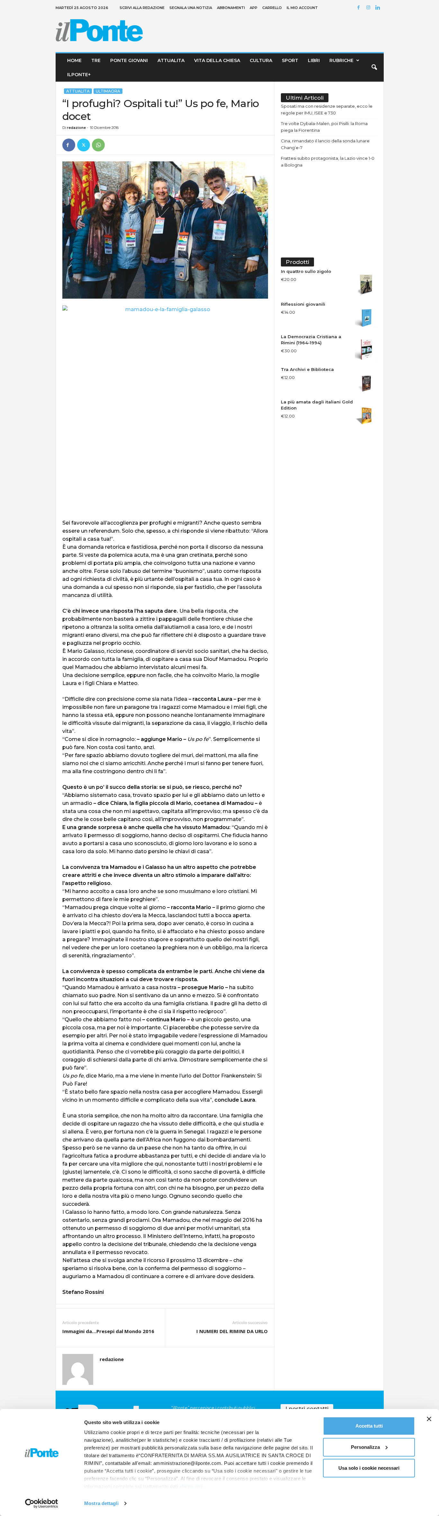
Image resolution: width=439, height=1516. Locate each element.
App (253, 7)
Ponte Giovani (129, 60)
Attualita (170, 60)
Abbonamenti (231, 7)
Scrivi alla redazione (142, 7)
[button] (374, 67)
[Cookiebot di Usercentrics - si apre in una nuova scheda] (41, 1503)
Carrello (272, 7)
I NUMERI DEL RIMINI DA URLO (232, 1331)
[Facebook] (359, 8)
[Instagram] (369, 8)
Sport (290, 60)
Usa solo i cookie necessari (368, 1468)
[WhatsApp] (98, 145)
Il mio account (302, 7)
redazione (76, 127)
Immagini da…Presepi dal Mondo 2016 (108, 1331)
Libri (314, 60)
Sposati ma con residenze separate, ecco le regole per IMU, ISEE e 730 (326, 109)
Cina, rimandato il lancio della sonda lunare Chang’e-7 (325, 144)
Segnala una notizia (190, 7)
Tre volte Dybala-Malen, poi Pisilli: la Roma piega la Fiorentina (324, 127)
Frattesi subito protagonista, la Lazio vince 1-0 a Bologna (327, 161)
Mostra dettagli (101, 1503)
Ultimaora (108, 91)
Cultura (261, 60)
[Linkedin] (379, 8)
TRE (96, 60)
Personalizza (365, 1447)
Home (74, 60)
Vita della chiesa (217, 60)
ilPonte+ (79, 74)
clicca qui (191, 1486)
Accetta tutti (369, 1426)
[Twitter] (83, 145)
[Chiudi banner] (429, 1419)
